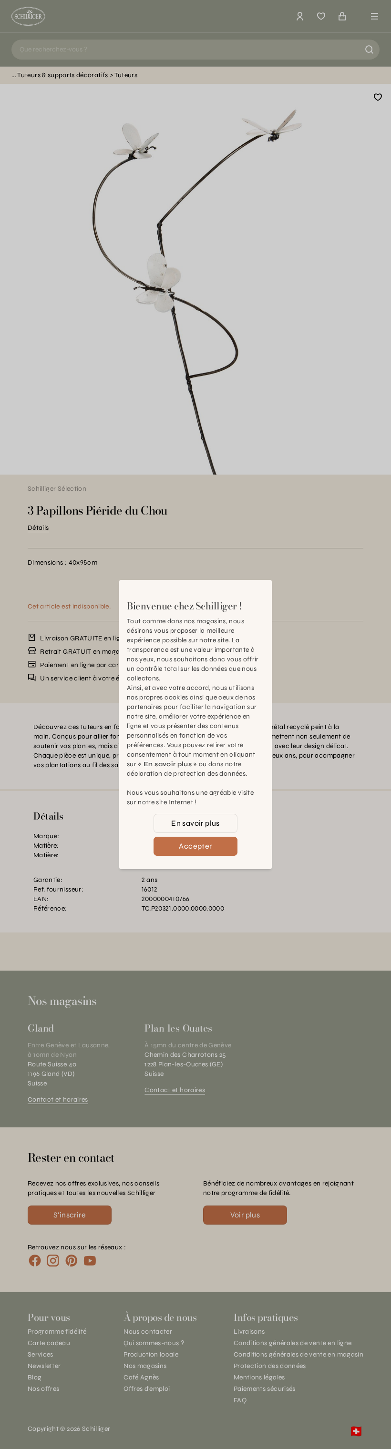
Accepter (195, 846)
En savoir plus (195, 823)
